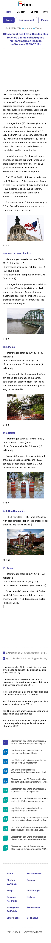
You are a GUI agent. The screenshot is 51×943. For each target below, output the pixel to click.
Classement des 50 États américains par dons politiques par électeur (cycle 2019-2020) (29, 781)
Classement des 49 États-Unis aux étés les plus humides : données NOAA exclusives (29, 848)
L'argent (21, 12)
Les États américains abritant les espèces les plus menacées (26, 809)
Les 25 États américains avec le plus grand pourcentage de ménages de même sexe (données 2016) (24, 723)
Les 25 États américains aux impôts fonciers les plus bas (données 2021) (25, 702)
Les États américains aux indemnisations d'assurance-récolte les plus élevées (29, 771)
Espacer (31, 880)
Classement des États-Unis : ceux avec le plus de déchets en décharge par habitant (29, 800)
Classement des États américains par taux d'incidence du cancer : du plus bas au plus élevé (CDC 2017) (24, 670)
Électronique (33, 907)
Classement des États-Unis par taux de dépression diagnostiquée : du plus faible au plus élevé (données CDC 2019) (25, 682)
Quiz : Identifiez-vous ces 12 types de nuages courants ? (27, 658)
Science (28, 28)
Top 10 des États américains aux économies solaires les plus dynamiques (25, 712)
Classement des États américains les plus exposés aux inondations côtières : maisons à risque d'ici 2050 (29, 838)
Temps (38, 28)
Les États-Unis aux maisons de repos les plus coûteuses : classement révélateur (25, 693)
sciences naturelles (12, 899)
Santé (9, 20)
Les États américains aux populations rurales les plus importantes (28, 761)
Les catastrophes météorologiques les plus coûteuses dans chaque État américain (29, 828)
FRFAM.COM (15, 28)
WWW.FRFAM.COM (33, 932)
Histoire (31, 897)
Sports (34, 12)
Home (8, 12)
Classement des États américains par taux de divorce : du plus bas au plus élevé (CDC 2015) (28, 742)
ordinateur (32, 918)
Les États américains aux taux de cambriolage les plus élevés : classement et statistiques (26, 752)
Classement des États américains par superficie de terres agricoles (28, 790)
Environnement (26, 20)
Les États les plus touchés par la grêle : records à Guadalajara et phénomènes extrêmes (29, 819)
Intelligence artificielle (13, 909)
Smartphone (13, 918)
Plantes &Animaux (12, 882)
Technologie (33, 890)
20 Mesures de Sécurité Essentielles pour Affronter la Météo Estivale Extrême (27, 653)
